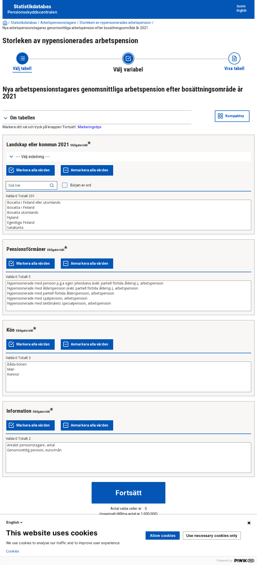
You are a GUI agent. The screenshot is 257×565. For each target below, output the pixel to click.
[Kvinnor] (128, 374)
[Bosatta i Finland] (128, 207)
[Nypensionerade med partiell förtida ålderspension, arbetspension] (128, 293)
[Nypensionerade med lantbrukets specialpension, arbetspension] (128, 303)
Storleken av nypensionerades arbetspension (115, 23)
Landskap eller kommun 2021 (38, 145)
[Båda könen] (128, 364)
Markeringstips (89, 127)
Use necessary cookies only (211, 535)
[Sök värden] (51, 185)
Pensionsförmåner (26, 249)
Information (19, 411)
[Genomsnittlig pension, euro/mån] (128, 450)
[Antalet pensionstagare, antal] (128, 445)
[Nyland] (128, 217)
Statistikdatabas (24, 23)
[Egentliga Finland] (128, 222)
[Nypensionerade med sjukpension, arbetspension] (128, 298)
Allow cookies (162, 535)
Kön (11, 330)
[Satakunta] (128, 227)
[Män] (128, 369)
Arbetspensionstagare (58, 23)
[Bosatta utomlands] (128, 212)
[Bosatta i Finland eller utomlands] (128, 202)
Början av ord (80, 185)
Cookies (12, 551)
